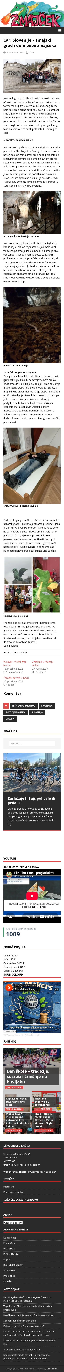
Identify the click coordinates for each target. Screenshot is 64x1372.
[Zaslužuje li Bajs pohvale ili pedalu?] (32, 772)
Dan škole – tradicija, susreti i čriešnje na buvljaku (28, 1076)
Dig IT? (6, 1259)
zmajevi (10, 718)
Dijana (32, 52)
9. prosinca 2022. (15, 52)
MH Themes (52, 1368)
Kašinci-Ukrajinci (11, 1254)
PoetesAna (9, 1243)
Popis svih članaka (13, 1191)
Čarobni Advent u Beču (16, 677)
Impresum (8, 1186)
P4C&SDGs (9, 1248)
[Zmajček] (32, 25)
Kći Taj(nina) (9, 1237)
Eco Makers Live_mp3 (30, 1035)
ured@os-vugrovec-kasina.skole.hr (21, 1164)
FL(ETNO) (9, 1041)
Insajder (7, 1281)
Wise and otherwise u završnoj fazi (42, 1101)
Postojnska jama (15, 712)
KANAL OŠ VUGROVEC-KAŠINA (21, 867)
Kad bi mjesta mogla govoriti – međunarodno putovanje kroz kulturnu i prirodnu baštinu (17, 1118)
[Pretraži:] (32, 743)
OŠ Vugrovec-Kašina (11, 1035)
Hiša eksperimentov (23, 705)
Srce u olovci (9, 1270)
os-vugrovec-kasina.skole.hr (41, 1171)
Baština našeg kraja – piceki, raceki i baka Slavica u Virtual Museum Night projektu (44, 1118)
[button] (59, 30)
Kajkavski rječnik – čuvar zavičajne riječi (17, 1101)
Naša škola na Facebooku (20, 1199)
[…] (52, 846)
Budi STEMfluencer (13, 1264)
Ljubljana (46, 705)
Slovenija (37, 712)
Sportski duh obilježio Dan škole (19, 1320)
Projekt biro (9, 1275)
